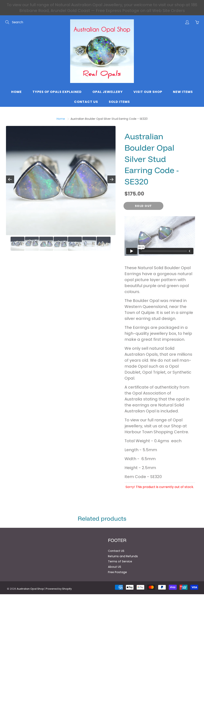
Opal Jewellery (107, 92)
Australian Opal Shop (30, 589)
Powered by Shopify (59, 589)
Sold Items (119, 101)
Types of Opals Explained (57, 92)
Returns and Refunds (123, 556)
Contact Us (86, 101)
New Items (183, 92)
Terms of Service (120, 561)
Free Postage (117, 572)
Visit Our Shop (147, 92)
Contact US (116, 551)
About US (114, 567)
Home (16, 92)
